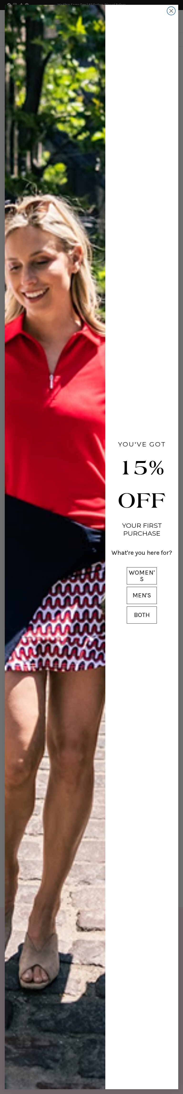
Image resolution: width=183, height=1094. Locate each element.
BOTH (142, 615)
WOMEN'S (142, 576)
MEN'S (141, 595)
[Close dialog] (171, 11)
